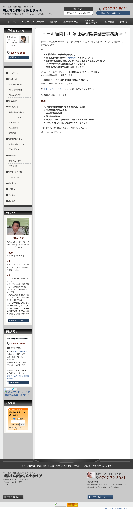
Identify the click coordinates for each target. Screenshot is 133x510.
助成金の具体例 (15, 95)
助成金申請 (12, 79)
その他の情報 (14, 177)
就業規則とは (13, 107)
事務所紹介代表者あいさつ (91, 21)
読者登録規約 (15, 424)
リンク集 (11, 195)
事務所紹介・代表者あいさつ (84, 466)
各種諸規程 (13, 128)
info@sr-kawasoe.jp (19, 352)
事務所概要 (13, 166)
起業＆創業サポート (16, 144)
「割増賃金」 (72, 57)
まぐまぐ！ (24, 429)
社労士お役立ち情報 (16, 172)
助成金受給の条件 (16, 85)
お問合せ (123, 22)
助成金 (26, 22)
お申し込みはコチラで (53, 89)
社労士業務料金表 (70, 22)
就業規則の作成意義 (16, 112)
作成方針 (12, 133)
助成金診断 (39, 22)
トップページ (11, 22)
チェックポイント (16, 117)
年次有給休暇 (14, 122)
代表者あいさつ (15, 161)
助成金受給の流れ (16, 90)
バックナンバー (17, 428)
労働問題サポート (16, 149)
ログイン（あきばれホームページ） (117, 509)
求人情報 (11, 201)
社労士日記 (109, 22)
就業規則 (53, 22)
